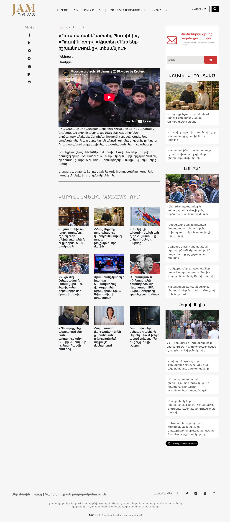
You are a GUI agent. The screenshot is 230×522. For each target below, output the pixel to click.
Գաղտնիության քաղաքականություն (75, 494)
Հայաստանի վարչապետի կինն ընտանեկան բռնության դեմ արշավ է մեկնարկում (107, 337)
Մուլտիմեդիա (192, 304)
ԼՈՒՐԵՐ (62, 10)
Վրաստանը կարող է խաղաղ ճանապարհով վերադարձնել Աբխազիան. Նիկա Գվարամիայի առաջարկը (109, 287)
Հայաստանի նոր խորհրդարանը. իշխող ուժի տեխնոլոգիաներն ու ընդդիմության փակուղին (72, 237)
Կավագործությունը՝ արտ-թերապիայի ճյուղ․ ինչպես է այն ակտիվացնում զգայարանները (188, 364)
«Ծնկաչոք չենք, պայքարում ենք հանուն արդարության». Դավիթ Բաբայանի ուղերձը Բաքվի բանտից (72, 339)
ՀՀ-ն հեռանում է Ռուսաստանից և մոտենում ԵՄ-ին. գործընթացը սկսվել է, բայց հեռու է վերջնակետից (192, 346)
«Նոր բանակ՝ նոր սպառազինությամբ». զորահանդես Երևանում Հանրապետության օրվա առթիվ (192, 407)
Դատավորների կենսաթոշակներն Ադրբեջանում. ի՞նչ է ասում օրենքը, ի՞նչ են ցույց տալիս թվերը (144, 337)
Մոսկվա (65, 62)
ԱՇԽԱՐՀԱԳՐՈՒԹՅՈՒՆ (125, 10)
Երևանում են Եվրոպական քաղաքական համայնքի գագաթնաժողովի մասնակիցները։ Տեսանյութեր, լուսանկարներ (191, 428)
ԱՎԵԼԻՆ (157, 10)
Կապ (37, 494)
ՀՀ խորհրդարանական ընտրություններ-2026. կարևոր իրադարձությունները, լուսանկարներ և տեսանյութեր (188, 385)
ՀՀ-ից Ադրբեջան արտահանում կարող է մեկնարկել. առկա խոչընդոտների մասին (108, 237)
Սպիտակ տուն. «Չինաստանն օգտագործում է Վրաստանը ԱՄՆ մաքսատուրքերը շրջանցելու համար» (144, 285)
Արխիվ (64, 27)
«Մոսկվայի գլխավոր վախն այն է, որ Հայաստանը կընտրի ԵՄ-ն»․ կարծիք (144, 236)
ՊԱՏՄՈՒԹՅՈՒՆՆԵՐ (88, 10)
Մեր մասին (21, 494)
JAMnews (66, 57)
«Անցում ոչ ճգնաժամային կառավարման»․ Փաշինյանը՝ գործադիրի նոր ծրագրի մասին (71, 285)
